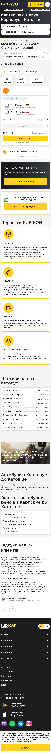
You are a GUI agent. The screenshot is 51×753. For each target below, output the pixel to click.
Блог (3, 685)
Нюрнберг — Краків (11, 411)
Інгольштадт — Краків (12, 395)
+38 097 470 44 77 (13, 9)
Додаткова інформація (20, 741)
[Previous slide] (4, 609)
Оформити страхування (25, 206)
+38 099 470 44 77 (40, 9)
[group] (25, 578)
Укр (41, 626)
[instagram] (29, 724)
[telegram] (21, 724)
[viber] (4, 724)
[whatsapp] (12, 724)
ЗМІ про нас (7, 671)
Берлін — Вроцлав (10, 419)
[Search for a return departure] (45, 55)
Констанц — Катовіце (12, 427)
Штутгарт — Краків (11, 399)
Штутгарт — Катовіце (12, 423)
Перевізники (8, 680)
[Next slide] (12, 609)
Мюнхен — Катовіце (12, 391)
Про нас (5, 667)
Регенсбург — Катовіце (13, 407)
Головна (5, 41)
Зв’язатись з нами (25, 181)
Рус (46, 626)
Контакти (6, 676)
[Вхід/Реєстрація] (47, 4)
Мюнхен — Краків (10, 403)
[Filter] (4, 71)
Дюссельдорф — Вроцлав (14, 415)
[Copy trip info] (46, 126)
